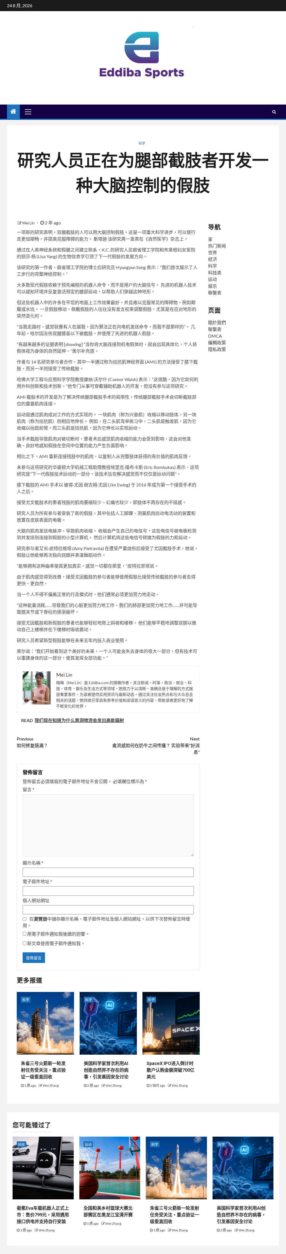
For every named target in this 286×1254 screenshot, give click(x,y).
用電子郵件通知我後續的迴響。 (58, 933)
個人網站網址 (36, 900)
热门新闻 (217, 245)
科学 (142, 143)
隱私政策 (217, 349)
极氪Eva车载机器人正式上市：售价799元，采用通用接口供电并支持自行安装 (43, 1214)
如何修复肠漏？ (32, 742)
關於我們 (217, 322)
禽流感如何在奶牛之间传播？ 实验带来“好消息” (155, 745)
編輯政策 (217, 342)
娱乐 (212, 286)
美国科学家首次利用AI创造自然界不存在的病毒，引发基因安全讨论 (106, 1070)
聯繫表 (214, 292)
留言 (28, 789)
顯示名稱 (33, 862)
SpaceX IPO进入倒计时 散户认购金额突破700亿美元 (170, 1070)
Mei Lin (28, 223)
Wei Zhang (51, 1085)
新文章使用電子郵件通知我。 (56, 943)
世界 (212, 252)
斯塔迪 (100, 238)
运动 (212, 279)
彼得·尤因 (73, 484)
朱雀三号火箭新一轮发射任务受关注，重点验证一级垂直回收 (43, 1070)
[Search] (274, 111)
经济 (212, 259)
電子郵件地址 (37, 881)
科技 (21, 1144)
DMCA (215, 335)
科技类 (214, 272)
